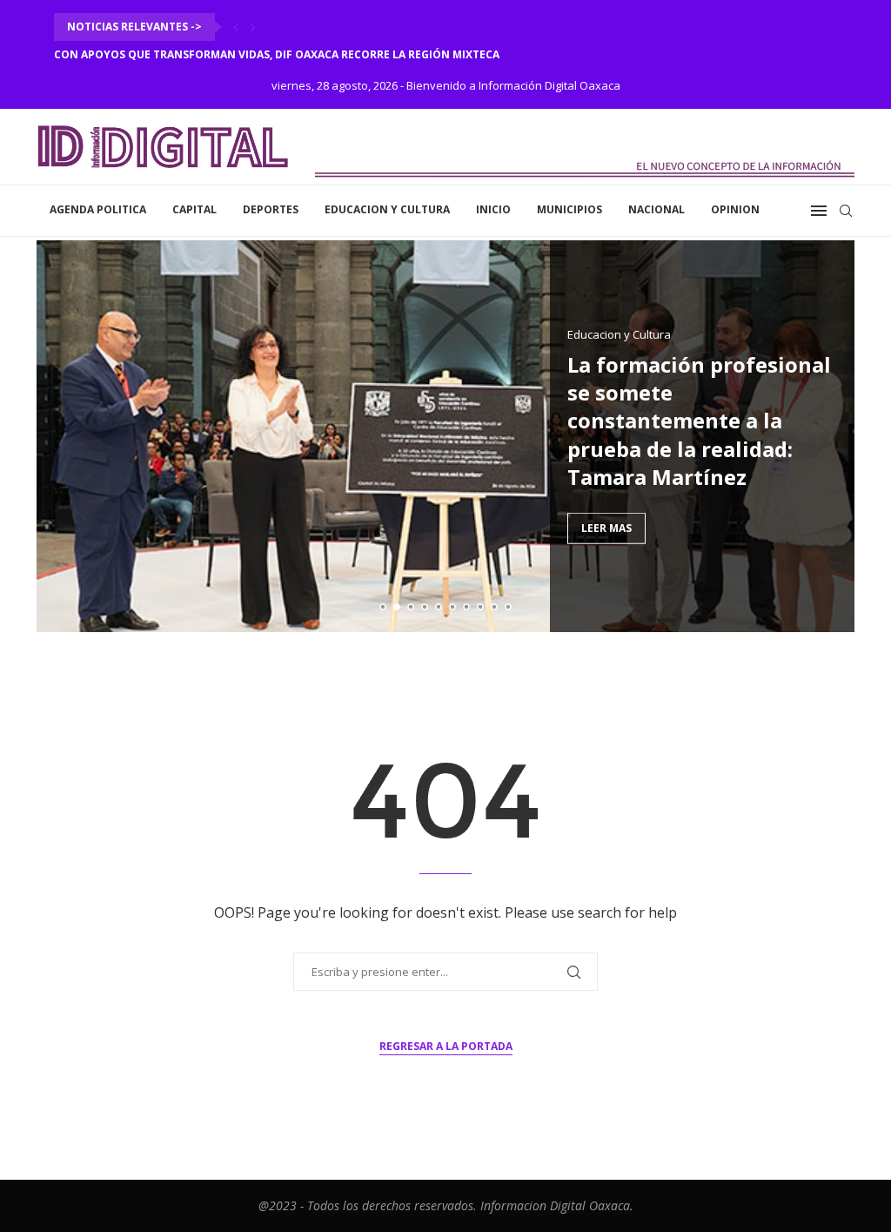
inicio (493, 209)
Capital (194, 209)
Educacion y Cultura (387, 209)
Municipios (569, 209)
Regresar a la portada (445, 1046)
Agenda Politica (98, 209)
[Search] (845, 210)
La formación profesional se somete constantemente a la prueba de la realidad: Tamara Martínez (699, 420)
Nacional (656, 209)
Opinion (735, 209)
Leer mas (606, 528)
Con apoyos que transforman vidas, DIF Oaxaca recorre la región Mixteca (276, 54)
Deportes (270, 209)
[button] (236, 27)
